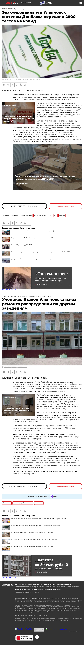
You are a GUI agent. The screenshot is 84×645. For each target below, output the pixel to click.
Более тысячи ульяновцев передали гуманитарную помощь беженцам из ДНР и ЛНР (45, 177)
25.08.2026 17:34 (7, 296)
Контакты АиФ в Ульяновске (55, 587)
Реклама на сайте (73, 587)
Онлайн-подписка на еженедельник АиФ (29, 587)
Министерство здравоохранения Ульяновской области (21, 79)
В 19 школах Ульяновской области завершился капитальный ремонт (34, 539)
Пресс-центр (37, 584)
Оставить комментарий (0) (65, 206)
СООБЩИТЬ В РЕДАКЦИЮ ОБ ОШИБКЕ (27, 592)
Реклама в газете (49, 584)
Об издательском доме (23, 584)
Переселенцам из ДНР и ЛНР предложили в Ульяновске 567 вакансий (35, 238)
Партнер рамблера (74, 631)
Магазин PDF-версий (64, 584)
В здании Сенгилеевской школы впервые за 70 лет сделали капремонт (35, 525)
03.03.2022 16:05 (7, 9)
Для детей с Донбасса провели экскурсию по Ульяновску (31, 259)
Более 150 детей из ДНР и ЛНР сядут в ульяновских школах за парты (34, 245)
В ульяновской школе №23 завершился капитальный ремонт (32, 532)
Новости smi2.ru (9, 290)
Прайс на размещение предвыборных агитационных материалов (38, 589)
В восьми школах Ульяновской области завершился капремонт (33, 546)
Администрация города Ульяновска (14, 367)
